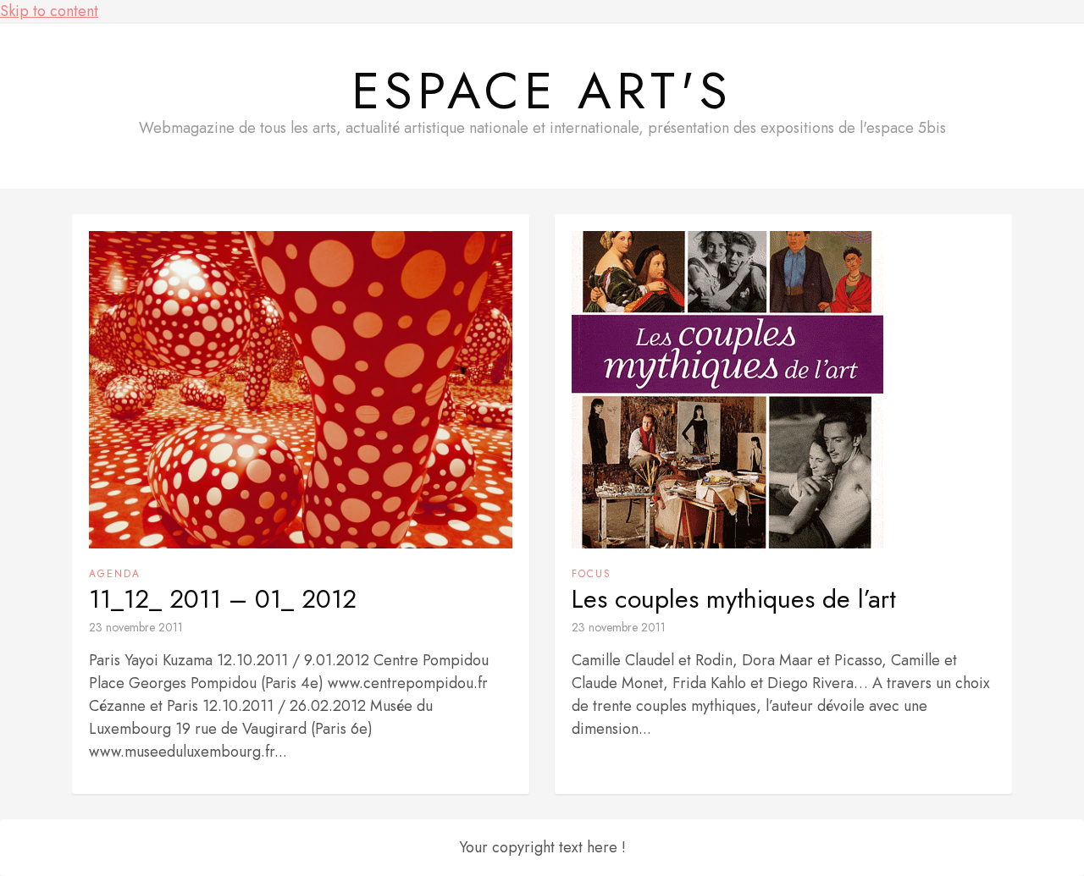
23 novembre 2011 (136, 627)
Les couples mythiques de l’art (734, 599)
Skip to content (49, 11)
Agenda (115, 573)
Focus (591, 573)
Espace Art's (542, 91)
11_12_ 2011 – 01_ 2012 (223, 599)
